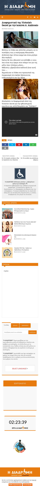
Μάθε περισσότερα (15, 484)
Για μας (6, 325)
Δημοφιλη (25, 325)
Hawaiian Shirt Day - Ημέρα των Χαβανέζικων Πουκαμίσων (23, 249)
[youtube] (34, 17)
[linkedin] (37, 17)
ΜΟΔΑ (10, 140)
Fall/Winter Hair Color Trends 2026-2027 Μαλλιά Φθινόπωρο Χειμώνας (25, 223)
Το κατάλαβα (27, 484)
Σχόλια (15, 325)
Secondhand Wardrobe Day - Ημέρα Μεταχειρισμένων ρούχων (24, 210)
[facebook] (27, 17)
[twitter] (31, 17)
